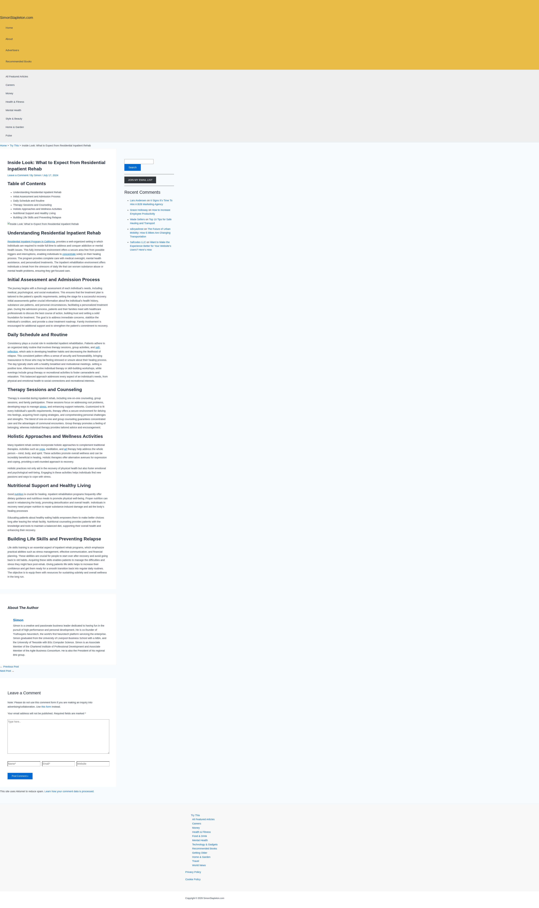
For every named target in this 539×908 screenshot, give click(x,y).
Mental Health (13, 110)
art (65, 449)
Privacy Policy (193, 872)
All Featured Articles (17, 76)
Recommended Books (19, 61)
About (9, 39)
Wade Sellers (137, 219)
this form (46, 706)
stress (43, 406)
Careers (10, 85)
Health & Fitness (15, 101)
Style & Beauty (14, 118)
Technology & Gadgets (205, 844)
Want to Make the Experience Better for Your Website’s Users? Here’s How (150, 246)
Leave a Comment (18, 175)
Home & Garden (15, 127)
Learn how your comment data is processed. (69, 791)
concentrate (69, 254)
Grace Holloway (139, 210)
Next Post (7, 670)
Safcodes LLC (138, 242)
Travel (195, 861)
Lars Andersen (138, 200)
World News (199, 865)
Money (9, 93)
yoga (42, 449)
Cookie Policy (193, 879)
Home (9, 27)
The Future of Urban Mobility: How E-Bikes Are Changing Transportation (150, 233)
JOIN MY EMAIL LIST (140, 180)
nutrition (18, 494)
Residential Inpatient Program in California (31, 241)
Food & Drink (199, 836)
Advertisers (12, 50)
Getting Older (199, 852)
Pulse (9, 135)
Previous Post (9, 666)
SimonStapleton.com (16, 17)
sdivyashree (136, 229)
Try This (195, 815)
